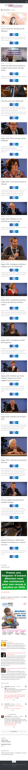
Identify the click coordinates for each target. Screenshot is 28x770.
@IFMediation (7, 697)
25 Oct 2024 (18, 686)
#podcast (6, 707)
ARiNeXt (2, 745)
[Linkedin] (16, 34)
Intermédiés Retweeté (12, 714)
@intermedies (12, 686)
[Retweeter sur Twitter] (7, 714)
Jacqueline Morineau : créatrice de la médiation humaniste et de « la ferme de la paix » (13, 542)
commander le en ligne (9, 598)
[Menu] (26, 1)
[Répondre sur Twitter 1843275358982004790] (5, 711)
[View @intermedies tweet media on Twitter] (17, 698)
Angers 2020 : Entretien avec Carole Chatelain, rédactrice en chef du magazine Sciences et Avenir (12, 378)
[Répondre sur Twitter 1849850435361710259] (5, 700)
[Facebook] (11, 34)
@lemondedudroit (14, 696)
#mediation (12, 722)
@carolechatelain (15, 716)
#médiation (16, 705)
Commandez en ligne (5, 592)
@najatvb (13, 695)
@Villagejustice (22, 696)
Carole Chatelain (8, 716)
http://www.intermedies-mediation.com (12, 708)
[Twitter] (14, 34)
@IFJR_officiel (13, 697)
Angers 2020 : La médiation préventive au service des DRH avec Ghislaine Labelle (13, 302)
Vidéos (2, 26)
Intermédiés (7, 686)
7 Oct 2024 (18, 704)
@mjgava (23, 695)
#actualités (21, 705)
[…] (5, 650)
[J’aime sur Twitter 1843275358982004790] (10, 711)
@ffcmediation (18, 695)
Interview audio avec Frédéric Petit (12, 101)
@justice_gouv (7, 695)
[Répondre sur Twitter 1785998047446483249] (5, 727)
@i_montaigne (7, 696)
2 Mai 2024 (21, 716)
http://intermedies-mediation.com (11, 692)
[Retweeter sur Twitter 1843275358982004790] (7, 711)
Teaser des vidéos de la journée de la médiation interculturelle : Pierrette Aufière (13, 68)
